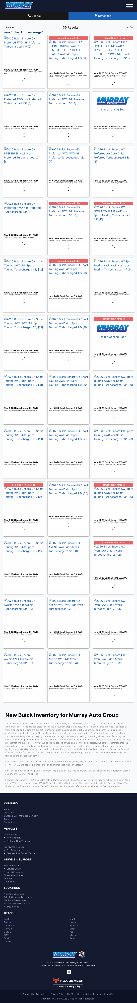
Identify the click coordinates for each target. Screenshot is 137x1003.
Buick (6, 919)
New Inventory (14, 837)
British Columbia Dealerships (18, 897)
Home (7, 809)
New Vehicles (11, 834)
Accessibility (42, 994)
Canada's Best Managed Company (21, 816)
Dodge (7, 932)
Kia (71, 932)
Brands (9, 913)
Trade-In (8, 878)
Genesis (8, 941)
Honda (73, 922)
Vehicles (10, 828)
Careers (8, 819)
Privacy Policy (57, 994)
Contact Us (9, 822)
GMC (72, 919)
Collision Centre (15, 872)
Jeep (72, 928)
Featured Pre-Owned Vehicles (22, 853)
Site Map (70, 994)
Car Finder (9, 881)
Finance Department (14, 875)
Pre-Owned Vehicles (14, 847)
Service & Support (18, 859)
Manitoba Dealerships (15, 900)
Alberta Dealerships (14, 894)
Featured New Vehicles (18, 841)
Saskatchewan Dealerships (17, 903)
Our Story (9, 812)
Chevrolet (9, 925)
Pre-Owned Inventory (17, 850)
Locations (12, 888)
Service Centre (14, 869)
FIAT (6, 935)
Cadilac (7, 922)
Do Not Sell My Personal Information (95, 994)
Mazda (73, 935)
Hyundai (74, 925)
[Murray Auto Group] (19, 5)
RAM (72, 938)
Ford (6, 938)
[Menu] (129, 7)
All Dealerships (11, 906)
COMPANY (11, 803)
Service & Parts (11, 865)
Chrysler (8, 928)
